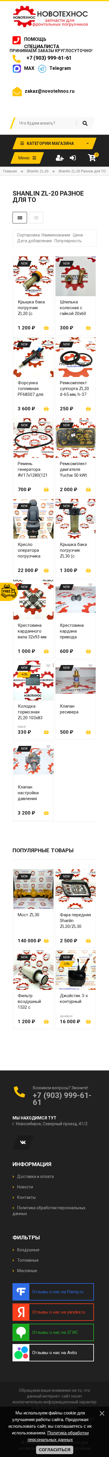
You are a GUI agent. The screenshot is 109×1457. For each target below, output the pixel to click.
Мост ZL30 (28, 914)
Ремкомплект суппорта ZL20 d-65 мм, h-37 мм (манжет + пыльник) (74, 388)
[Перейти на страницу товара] (33, 276)
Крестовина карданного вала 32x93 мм (32, 631)
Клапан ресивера (69, 709)
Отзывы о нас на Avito (54, 1352)
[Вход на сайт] (72, 158)
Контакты (26, 1197)
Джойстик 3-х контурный (74, 998)
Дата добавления (34, 240)
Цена (78, 235)
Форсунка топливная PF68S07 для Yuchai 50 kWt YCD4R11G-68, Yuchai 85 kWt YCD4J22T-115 (32, 388)
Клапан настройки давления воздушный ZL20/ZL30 (29, 793)
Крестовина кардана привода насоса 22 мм (73, 631)
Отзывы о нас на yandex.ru (58, 1312)
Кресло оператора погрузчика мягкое (29, 550)
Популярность (68, 240)
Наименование (56, 235)
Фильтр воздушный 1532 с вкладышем (30, 1001)
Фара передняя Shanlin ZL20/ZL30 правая (75, 920)
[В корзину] (46, 328)
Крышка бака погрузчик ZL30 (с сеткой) (73, 550)
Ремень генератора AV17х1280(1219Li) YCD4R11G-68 (33, 469)
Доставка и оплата (35, 1176)
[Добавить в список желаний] (48, 261)
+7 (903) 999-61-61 (48, 58)
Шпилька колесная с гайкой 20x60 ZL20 (73, 307)
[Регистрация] (59, 158)
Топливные (27, 1260)
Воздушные (28, 1249)
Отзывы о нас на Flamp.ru (57, 1291)
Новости (24, 1187)
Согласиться (54, 1449)
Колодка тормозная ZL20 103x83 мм (30, 712)
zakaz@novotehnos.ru (49, 91)
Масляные (26, 1270)
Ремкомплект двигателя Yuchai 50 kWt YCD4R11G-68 (73, 469)
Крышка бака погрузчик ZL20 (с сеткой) (31, 307)
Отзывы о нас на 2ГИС (55, 1332)
